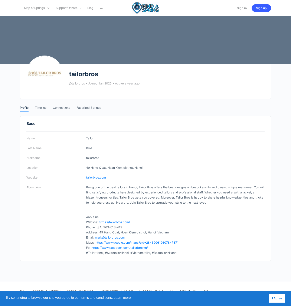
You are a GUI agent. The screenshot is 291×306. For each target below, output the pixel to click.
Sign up (261, 8)
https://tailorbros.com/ (114, 222)
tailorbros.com (96, 177)
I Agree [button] (277, 298)
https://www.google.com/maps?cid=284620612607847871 (137, 242)
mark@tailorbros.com (110, 237)
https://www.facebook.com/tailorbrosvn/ (119, 247)
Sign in (242, 8)
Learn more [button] (122, 297)
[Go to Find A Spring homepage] (145, 8)
